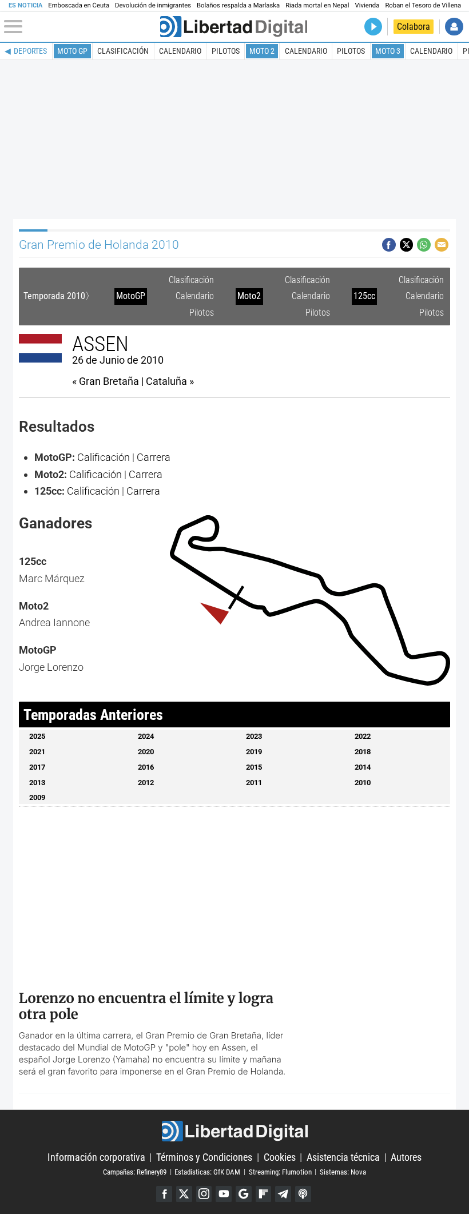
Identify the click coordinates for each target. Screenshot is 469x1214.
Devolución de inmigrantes (153, 5)
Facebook (164, 1194)
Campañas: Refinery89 (134, 1171)
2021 (37, 751)
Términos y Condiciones (204, 1157)
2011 (254, 782)
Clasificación (123, 50)
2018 (363, 751)
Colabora (413, 26)
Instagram (204, 1194)
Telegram (283, 1194)
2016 (146, 767)
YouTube (224, 1194)
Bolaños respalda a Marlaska (238, 5)
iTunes (303, 1194)
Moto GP (72, 50)
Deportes (30, 50)
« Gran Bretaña (105, 381)
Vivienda (367, 5)
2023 (254, 736)
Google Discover (244, 1194)
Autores (406, 1157)
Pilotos (226, 50)
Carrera (153, 457)
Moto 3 (387, 50)
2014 (363, 767)
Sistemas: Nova (343, 1171)
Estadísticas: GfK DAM (207, 1171)
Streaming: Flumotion (280, 1171)
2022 (363, 736)
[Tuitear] (407, 245)
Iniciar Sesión (454, 26)
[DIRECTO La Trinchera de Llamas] (373, 26)
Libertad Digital (234, 1131)
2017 (37, 767)
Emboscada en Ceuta (78, 5)
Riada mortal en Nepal (317, 5)
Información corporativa (96, 1157)
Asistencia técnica (343, 1157)
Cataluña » (170, 381)
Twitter (184, 1194)
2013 (37, 782)
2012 (146, 782)
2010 (363, 782)
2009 (37, 797)
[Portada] (233, 26)
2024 (146, 736)
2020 (146, 751)
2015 (254, 767)
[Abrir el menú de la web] (80, 27)
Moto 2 (262, 50)
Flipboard (264, 1194)
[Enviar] (424, 245)
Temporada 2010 (54, 295)
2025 (37, 736)
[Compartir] (389, 245)
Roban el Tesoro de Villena (423, 5)
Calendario (180, 50)
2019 (254, 751)
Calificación (103, 457)
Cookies (280, 1157)
